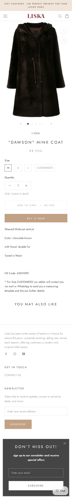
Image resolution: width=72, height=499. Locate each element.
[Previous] (20, 124)
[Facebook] (6, 353)
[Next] (51, 124)
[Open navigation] (5, 16)
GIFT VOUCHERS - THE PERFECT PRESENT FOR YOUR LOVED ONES (36, 5)
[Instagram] (14, 353)
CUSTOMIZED (45, 168)
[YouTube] (23, 353)
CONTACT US (13, 375)
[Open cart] (67, 16)
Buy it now (36, 218)
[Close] (64, 443)
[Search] (60, 16)
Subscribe (36, 485)
